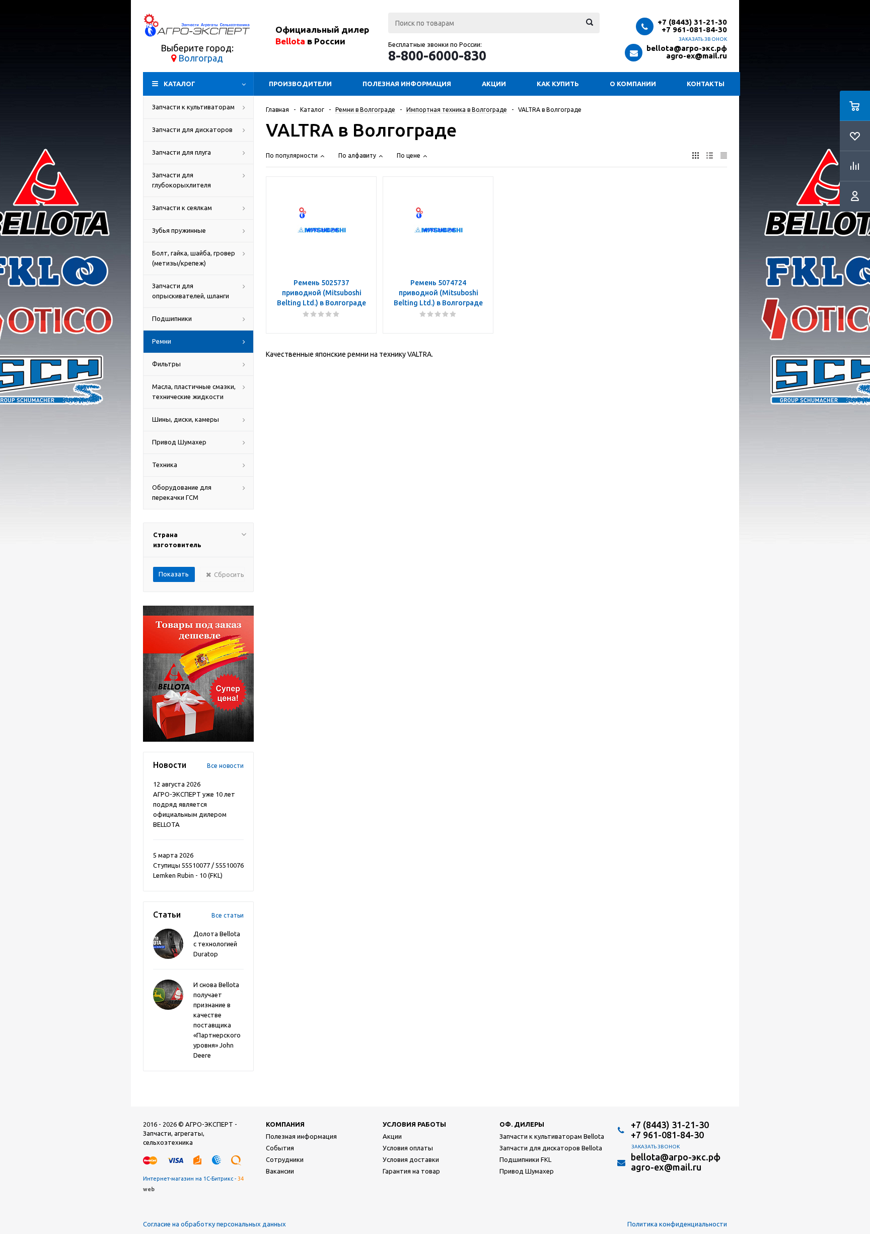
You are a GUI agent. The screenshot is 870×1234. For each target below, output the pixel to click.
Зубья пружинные (179, 230)
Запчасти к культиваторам (193, 106)
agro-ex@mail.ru (696, 55)
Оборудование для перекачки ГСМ (181, 492)
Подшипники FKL (525, 1159)
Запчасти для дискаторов (192, 129)
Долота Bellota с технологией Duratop (216, 943)
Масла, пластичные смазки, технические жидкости (194, 391)
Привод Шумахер (179, 441)
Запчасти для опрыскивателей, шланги (190, 290)
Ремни (161, 341)
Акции (494, 83)
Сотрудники (285, 1159)
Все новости (225, 765)
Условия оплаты (408, 1147)
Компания (285, 1124)
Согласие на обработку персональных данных (214, 1223)
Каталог (179, 83)
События (280, 1147)
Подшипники (172, 318)
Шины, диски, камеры (185, 419)
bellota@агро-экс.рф (686, 48)
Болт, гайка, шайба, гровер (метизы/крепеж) (193, 258)
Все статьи (227, 915)
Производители (300, 83)
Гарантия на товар (411, 1171)
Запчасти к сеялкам (182, 207)
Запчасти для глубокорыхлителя (181, 179)
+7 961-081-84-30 (694, 29)
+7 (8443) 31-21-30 (692, 22)
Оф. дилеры (521, 1124)
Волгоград (200, 58)
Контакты (705, 83)
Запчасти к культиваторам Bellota (551, 1136)
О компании (633, 83)
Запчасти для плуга (181, 152)
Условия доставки (411, 1159)
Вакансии (280, 1171)
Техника (164, 464)
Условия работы (414, 1124)
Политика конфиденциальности (677, 1223)
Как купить (558, 83)
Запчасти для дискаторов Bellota (550, 1147)
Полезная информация (406, 83)
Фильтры (166, 363)
